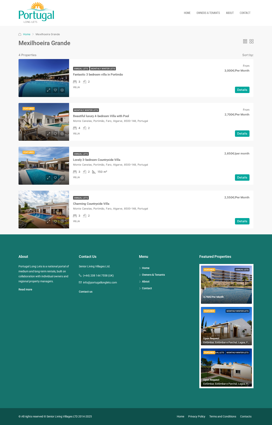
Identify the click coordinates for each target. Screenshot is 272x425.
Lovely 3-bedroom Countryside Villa (96, 160)
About (230, 13)
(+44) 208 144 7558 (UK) (98, 275)
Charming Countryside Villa (91, 204)
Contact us (85, 291)
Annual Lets (81, 68)
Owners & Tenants (208, 13)
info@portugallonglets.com (100, 282)
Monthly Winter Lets (103, 68)
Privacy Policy (196, 416)
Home (187, 13)
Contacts (245, 416)
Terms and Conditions (222, 416)
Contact (245, 13)
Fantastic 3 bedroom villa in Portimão (98, 74)
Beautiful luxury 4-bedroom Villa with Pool (101, 116)
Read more (25, 289)
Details (242, 90)
